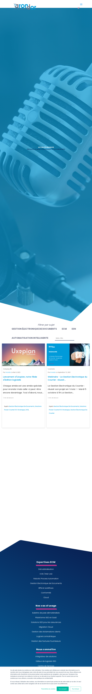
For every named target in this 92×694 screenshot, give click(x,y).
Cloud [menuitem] (46, 597)
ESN (74, 328)
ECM (64, 328)
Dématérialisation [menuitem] (46, 569)
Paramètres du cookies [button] (48, 689)
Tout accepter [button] (63, 689)
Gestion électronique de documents (34, 328)
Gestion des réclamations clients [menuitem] (46, 631)
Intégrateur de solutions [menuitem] (46, 656)
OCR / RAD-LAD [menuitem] (46, 574)
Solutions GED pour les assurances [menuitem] (46, 622)
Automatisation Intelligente (30, 337)
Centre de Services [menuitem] (46, 666)
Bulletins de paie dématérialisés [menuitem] (46, 613)
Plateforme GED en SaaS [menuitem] (46, 617)
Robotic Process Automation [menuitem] (46, 578)
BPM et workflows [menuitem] (46, 588)
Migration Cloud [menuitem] (46, 627)
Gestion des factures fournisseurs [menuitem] (46, 641)
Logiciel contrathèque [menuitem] (46, 636)
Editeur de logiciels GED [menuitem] (46, 661)
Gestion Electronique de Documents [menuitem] (46, 583)
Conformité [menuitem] (46, 592)
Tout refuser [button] (75, 689)
